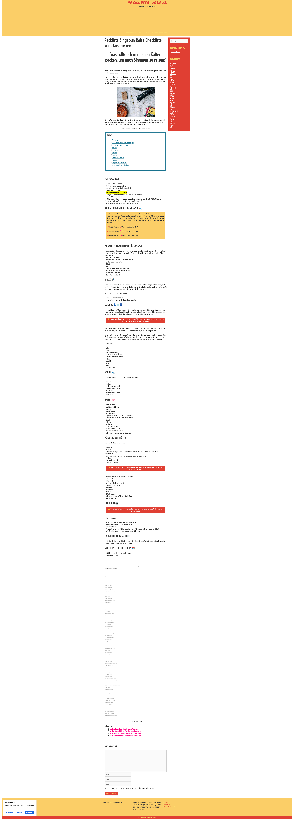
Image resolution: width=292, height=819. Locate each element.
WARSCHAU (172, 123)
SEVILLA (172, 115)
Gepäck (114, 148)
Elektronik (115, 160)
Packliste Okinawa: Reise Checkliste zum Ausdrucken (125, 733)
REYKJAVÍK (172, 107)
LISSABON (172, 84)
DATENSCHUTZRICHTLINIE (169, 807)
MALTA (171, 92)
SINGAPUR (172, 116)
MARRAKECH (173, 93)
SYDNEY (172, 120)
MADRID (171, 90)
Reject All (19, 813)
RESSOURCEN (166, 804)
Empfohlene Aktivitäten (119, 163)
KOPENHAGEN (173, 74)
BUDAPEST (172, 72)
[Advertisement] (147, 19)
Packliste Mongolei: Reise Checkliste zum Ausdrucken (125, 731)
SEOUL (171, 113)
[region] (19, 808)
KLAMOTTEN (154, 33)
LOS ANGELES (173, 88)
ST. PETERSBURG (174, 111)
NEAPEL (171, 100)
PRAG (171, 106)
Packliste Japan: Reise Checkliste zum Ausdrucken (124, 729)
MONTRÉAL (172, 97)
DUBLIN (171, 77)
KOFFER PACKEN (131, 33)
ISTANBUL (172, 83)
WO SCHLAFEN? (144, 33)
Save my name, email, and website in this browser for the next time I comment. (130, 788)
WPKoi (155, 817)
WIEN (171, 127)
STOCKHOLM (173, 118)
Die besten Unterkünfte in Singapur (123, 143)
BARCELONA (172, 68)
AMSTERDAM (173, 63)
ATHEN (171, 65)
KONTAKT (165, 802)
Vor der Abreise (116, 140)
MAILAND (172, 95)
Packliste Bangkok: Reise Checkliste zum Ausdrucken (125, 735)
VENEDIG (172, 125)
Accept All (30, 813)
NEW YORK (172, 102)
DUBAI (171, 76)
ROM (171, 109)
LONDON (172, 86)
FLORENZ (172, 79)
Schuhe (114, 153)
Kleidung (115, 150)
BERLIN (171, 70)
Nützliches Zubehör (118, 158)
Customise (9, 813)
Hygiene (114, 155)
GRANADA (172, 81)
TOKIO (171, 122)
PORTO (171, 104)
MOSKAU (172, 99)
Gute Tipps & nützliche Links (120, 165)
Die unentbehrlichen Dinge (120, 145)
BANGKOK (172, 67)
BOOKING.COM (163, 33)
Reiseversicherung (175, 52)
